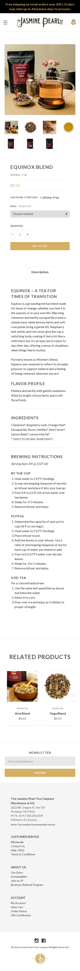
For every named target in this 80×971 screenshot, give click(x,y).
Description (40, 272)
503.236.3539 (34, 815)
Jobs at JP (17, 880)
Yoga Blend (58, 713)
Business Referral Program (27, 884)
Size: (20, 206)
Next (73, 695)
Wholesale (17, 842)
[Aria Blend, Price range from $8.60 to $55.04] (22, 686)
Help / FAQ (17, 850)
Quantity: (16, 226)
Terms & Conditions (23, 854)
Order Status (19, 911)
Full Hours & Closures (24, 819)
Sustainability (19, 876)
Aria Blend (22, 713)
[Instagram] (37, 941)
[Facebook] (44, 941)
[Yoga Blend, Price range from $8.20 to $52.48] (57, 686)
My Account (18, 903)
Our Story (17, 872)
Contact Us (18, 846)
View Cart (17, 907)
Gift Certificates (21, 915)
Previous (7, 695)
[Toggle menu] (5, 22)
